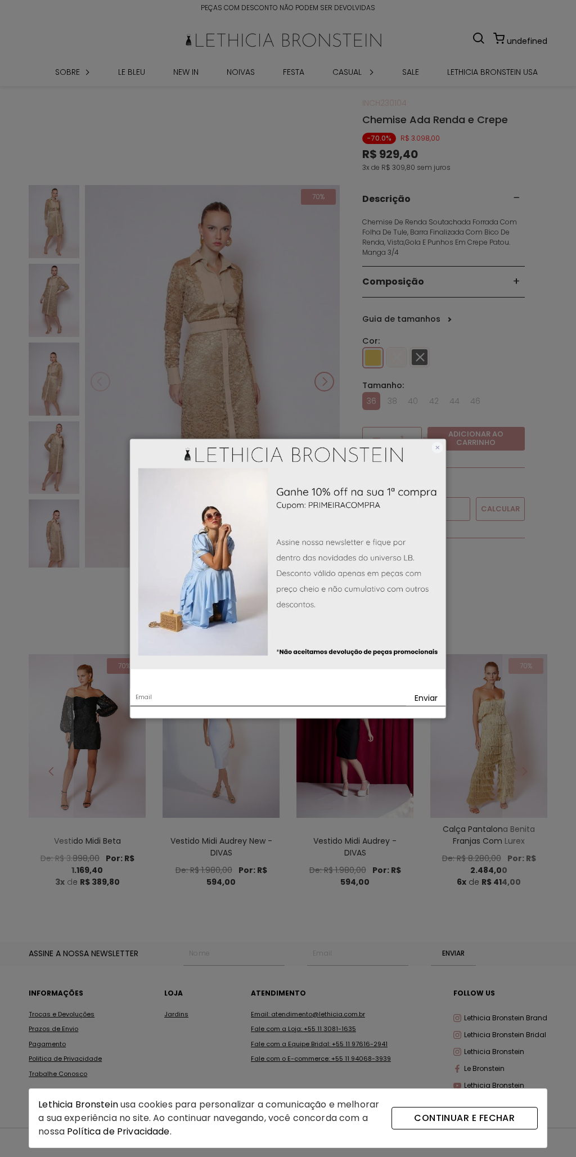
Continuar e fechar (464, 1117)
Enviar (426, 697)
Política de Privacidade (118, 1131)
